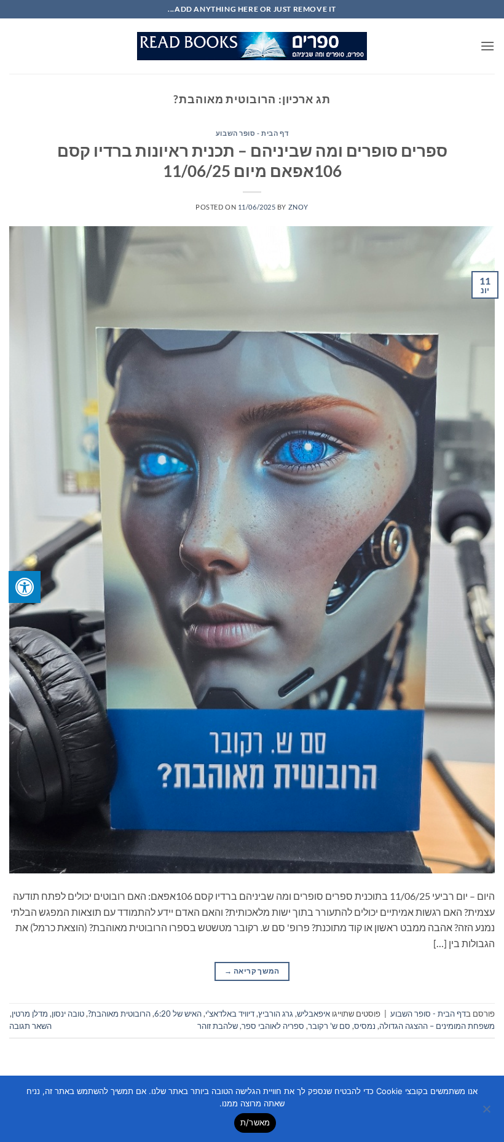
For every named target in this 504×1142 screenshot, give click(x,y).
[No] (487, 1112)
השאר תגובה (30, 1026)
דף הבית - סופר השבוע (252, 133)
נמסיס (365, 1026)
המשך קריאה (251, 970)
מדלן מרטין (30, 1013)
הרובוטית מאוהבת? (119, 1013)
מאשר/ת (255, 1122)
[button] (487, 46)
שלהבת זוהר (217, 1026)
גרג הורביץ (275, 1013)
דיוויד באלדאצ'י (229, 1013)
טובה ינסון (68, 1013)
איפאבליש (313, 1013)
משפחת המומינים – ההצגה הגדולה (437, 1026)
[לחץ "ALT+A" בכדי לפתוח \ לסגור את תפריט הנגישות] (25, 587)
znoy (298, 207)
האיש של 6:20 (178, 1013)
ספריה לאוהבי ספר (273, 1026)
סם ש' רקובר (329, 1026)
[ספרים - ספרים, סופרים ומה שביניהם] (252, 46)
